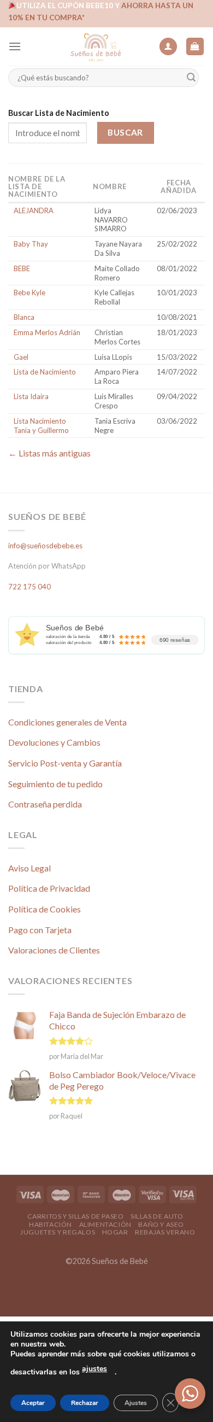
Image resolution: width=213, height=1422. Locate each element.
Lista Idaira (31, 396)
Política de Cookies (44, 909)
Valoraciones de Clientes (54, 950)
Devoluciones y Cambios (54, 742)
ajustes (94, 1369)
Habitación (50, 1224)
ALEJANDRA (34, 210)
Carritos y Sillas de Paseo (75, 1216)
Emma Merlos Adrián (47, 332)
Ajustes (136, 1402)
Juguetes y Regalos (57, 1232)
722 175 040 (29, 586)
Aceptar (33, 1402)
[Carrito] (195, 47)
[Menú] (14, 46)
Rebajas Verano (165, 1232)
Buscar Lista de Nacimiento (58, 113)
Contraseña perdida (45, 804)
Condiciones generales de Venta (67, 722)
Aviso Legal (29, 868)
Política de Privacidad (49, 888)
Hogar (115, 1232)
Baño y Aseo (161, 1224)
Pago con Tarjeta (40, 929)
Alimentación (105, 1224)
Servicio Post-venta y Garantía (65, 763)
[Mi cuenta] (168, 47)
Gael (21, 357)
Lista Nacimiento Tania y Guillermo (41, 426)
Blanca (24, 317)
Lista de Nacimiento (45, 371)
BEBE (22, 268)
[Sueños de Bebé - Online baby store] (95, 46)
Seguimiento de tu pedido (55, 784)
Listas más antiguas (49, 453)
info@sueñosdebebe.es (45, 545)
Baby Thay (31, 243)
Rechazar (84, 1402)
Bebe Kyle (29, 292)
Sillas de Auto (157, 1216)
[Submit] (191, 77)
